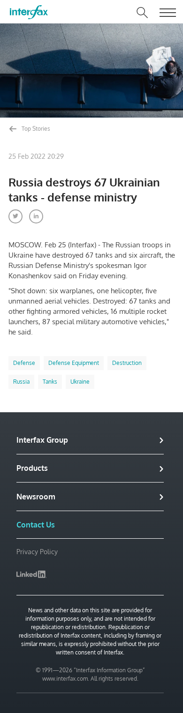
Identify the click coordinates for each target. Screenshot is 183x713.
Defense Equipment (73, 362)
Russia (21, 381)
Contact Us (35, 524)
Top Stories (35, 128)
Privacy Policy (37, 552)
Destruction (127, 362)
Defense (24, 362)
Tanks (50, 381)
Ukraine (80, 381)
